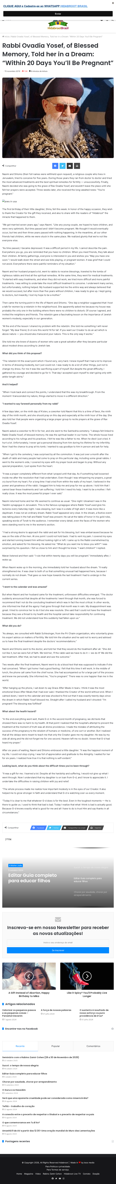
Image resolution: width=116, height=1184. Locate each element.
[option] (58, 877)
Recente (20, 1046)
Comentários (93, 1046)
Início (7, 36)
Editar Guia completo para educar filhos (24, 1073)
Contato (86, 1174)
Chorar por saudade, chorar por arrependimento (32, 878)
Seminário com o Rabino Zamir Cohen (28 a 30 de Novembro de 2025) (40, 1057)
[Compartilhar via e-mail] (70, 166)
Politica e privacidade (60, 1166)
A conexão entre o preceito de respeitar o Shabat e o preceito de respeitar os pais (48, 1114)
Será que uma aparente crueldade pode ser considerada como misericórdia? (45, 1098)
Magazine (28, 1174)
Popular (56, 1046)
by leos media (87, 1162)
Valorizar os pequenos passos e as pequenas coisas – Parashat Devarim (19, 1013)
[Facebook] (55, 166)
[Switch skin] (106, 20)
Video (38, 1174)
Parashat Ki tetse (16, 865)
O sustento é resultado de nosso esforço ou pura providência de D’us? (94, 1013)
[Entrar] (101, 20)
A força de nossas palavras (56, 1010)
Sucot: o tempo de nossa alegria (20, 1065)
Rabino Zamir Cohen (52, 1174)
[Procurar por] (112, 20)
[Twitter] (63, 166)
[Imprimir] (77, 166)
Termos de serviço (60, 1169)
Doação (96, 1174)
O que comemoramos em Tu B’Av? (21, 1122)
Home (19, 1174)
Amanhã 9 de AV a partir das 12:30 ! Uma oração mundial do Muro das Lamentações (48, 1130)
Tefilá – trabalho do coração (18, 1106)
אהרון (8, 839)
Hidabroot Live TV (72, 1174)
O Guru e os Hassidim (14, 1089)
